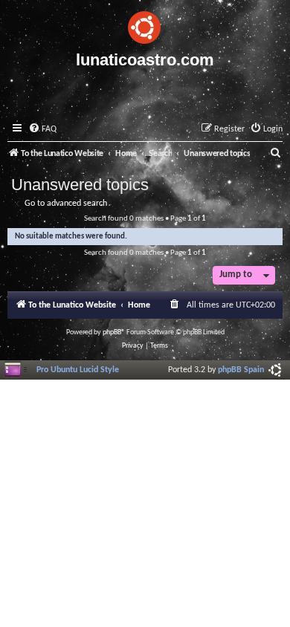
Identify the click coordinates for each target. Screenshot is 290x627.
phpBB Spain (241, 370)
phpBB (112, 332)
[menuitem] (42, 130)
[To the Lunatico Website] (145, 25)
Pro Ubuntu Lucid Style (77, 370)
